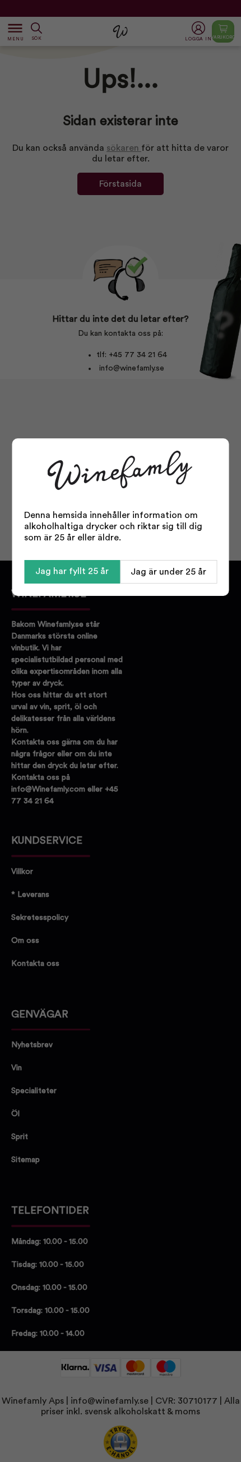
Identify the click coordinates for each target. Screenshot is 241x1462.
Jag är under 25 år (168, 571)
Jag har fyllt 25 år (72, 571)
